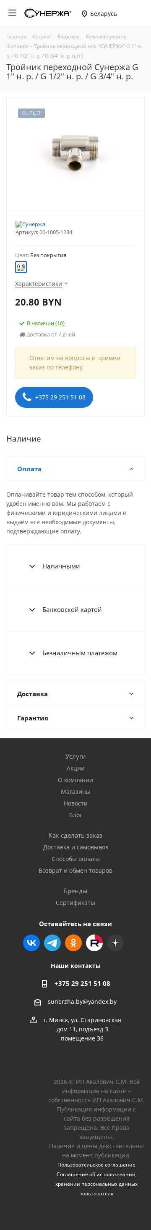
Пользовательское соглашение (96, 1164)
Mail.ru (94, 942)
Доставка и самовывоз (75, 847)
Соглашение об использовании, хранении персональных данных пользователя (96, 1184)
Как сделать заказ (75, 835)
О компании (75, 780)
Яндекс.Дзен (115, 942)
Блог (75, 815)
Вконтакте (31, 942)
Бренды (76, 891)
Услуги (75, 756)
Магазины (76, 792)
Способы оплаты (76, 859)
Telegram (52, 942)
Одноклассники (73, 942)
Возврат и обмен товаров (75, 870)
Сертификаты (75, 903)
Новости (76, 803)
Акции (76, 768)
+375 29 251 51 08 (60, 397)
